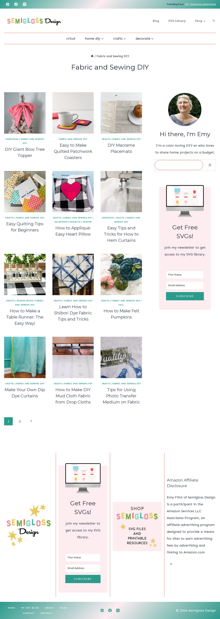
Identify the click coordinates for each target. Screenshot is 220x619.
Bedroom (108, 218)
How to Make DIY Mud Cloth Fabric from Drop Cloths (73, 396)
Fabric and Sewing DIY (73, 139)
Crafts (106, 139)
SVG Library (177, 21)
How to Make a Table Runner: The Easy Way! (24, 317)
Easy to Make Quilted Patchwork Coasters (73, 151)
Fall (121, 305)
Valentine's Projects (67, 222)
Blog (156, 21)
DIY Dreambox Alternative (200, 4)
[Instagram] (24, 4)
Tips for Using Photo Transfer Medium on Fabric (121, 396)
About (49, 608)
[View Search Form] (214, 21)
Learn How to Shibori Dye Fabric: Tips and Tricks (73, 313)
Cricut (70, 38)
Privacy (46, 613)
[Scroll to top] (211, 605)
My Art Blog (30, 608)
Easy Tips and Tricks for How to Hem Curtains (121, 234)
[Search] (210, 165)
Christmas (12, 139)
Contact (29, 613)
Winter (87, 222)
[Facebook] (16, 4)
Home (11, 608)
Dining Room (25, 300)
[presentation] (25, 113)
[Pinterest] (7, 4)
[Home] (92, 56)
